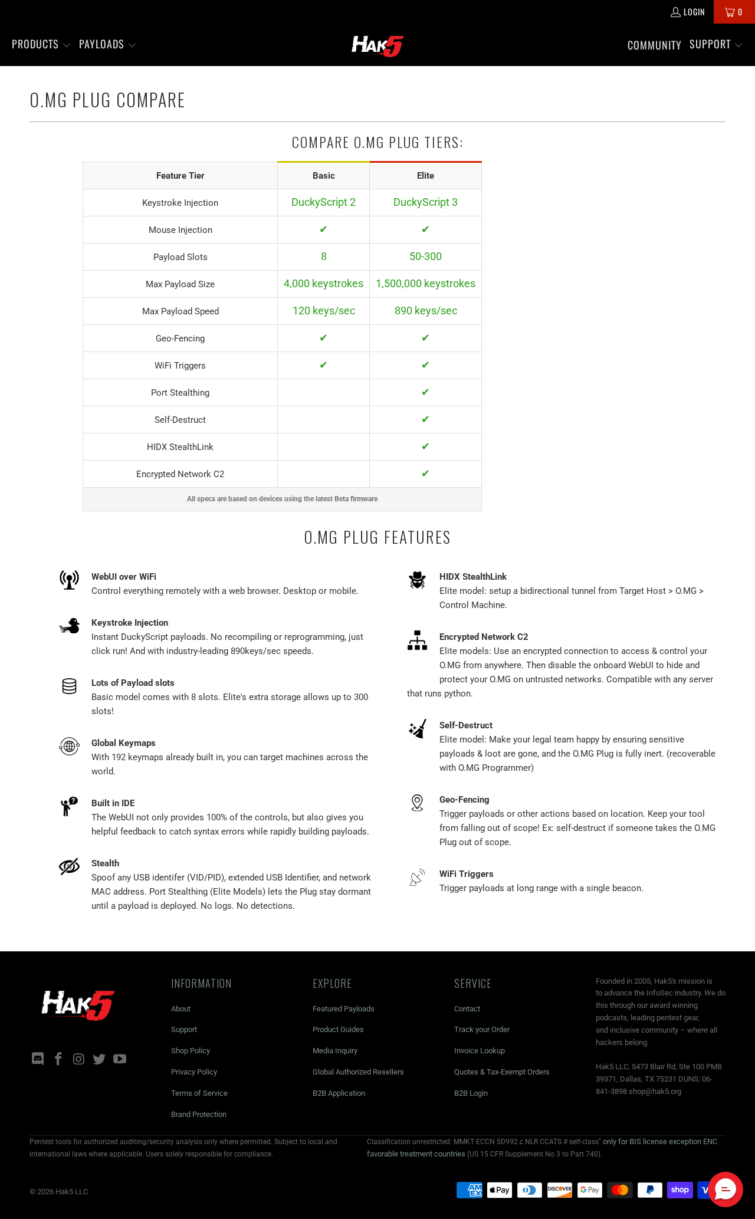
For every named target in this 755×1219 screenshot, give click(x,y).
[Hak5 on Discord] (38, 1059)
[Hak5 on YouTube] (120, 1059)
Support (184, 1029)
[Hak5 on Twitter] (100, 1059)
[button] (41, 44)
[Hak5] (377, 44)
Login (694, 11)
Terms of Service (199, 1093)
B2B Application (339, 1093)
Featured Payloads (344, 1008)
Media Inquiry (335, 1050)
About (181, 1008)
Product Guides (338, 1029)
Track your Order (482, 1029)
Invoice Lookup (479, 1050)
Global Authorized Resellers (358, 1071)
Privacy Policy (194, 1071)
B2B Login (471, 1093)
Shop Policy (190, 1050)
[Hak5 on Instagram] (79, 1059)
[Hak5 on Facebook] (59, 1059)
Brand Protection (198, 1114)
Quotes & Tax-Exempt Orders (502, 1071)
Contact (467, 1008)
